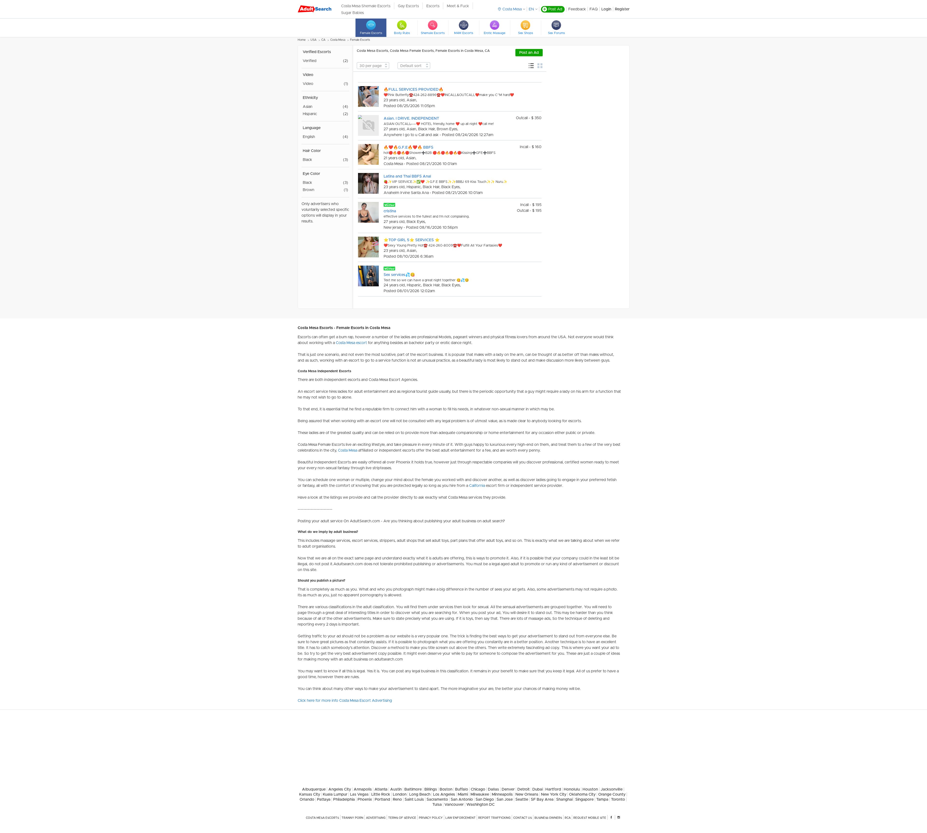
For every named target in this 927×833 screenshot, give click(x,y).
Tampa (602, 799)
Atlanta (380, 789)
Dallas (493, 789)
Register (622, 9)
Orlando (307, 799)
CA (323, 39)
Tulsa (437, 804)
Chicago (478, 789)
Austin (396, 789)
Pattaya (323, 799)
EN (531, 9)
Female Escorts (360, 39)
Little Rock (380, 794)
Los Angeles (444, 794)
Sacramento (437, 799)
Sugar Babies (352, 13)
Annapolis (363, 789)
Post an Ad (529, 53)
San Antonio (462, 799)
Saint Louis (414, 799)
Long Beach (419, 794)
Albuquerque (314, 789)
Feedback (577, 9)
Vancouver (454, 804)
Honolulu (572, 789)
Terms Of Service (402, 817)
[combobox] (373, 65)
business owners (548, 817)
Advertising (376, 817)
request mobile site (589, 817)
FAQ (594, 9)
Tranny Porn (352, 817)
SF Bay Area (542, 799)
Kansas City (309, 794)
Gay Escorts (408, 6)
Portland (382, 799)
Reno (397, 799)
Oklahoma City (582, 794)
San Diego (485, 799)
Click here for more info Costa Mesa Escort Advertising (345, 700)
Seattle (521, 799)
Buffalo (461, 789)
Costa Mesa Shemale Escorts (365, 6)
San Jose (505, 799)
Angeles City (339, 789)
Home (302, 39)
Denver (508, 789)
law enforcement (460, 817)
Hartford (553, 789)
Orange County (611, 794)
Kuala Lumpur (335, 794)
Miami (463, 794)
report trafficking (494, 817)
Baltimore (413, 789)
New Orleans (526, 794)
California (477, 486)
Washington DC (480, 804)
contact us (522, 817)
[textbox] (373, 65)
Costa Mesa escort (351, 343)
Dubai (537, 789)
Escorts (432, 6)
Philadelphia (344, 799)
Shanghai (564, 799)
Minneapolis (502, 794)
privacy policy (431, 817)
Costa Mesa (337, 39)
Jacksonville (612, 789)
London (400, 794)
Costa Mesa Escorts (322, 817)
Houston (590, 789)
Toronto (618, 799)
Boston (446, 789)
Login (606, 9)
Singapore (584, 799)
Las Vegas (359, 794)
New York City (553, 794)
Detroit (523, 789)
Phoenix (365, 799)
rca (568, 817)
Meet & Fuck (458, 6)
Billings (430, 789)
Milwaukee (480, 794)
